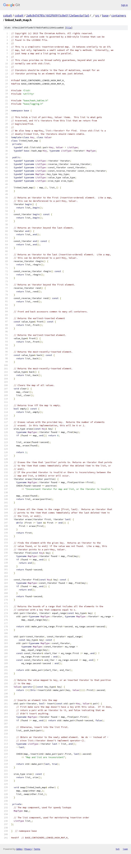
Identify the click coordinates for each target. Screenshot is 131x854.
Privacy (28, 848)
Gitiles (19, 848)
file (68, 27)
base (105, 15)
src (97, 15)
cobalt (7, 15)
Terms (37, 848)
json (125, 848)
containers (118, 15)
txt (117, 848)
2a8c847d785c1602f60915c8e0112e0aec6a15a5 (57, 15)
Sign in (124, 5)
